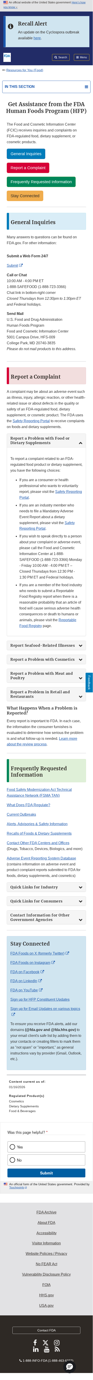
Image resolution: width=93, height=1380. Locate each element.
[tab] (46, 440)
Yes (20, 1147)
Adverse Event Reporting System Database (41, 858)
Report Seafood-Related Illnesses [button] (42, 645)
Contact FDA (46, 1330)
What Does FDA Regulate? (28, 805)
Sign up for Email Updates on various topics (45, 1009)
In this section (20, 87)
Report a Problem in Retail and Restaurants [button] (40, 694)
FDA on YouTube (24, 990)
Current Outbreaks (21, 814)
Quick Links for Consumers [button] (36, 901)
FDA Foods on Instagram (30, 963)
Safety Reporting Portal (31, 421)
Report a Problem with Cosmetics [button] (42, 659)
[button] (69, 1367)
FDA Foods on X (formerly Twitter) (37, 953)
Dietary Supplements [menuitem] (24, 1106)
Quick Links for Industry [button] (34, 887)
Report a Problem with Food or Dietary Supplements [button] (40, 440)
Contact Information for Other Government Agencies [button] (40, 917)
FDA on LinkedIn (23, 981)
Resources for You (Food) (24, 70)
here (37, 38)
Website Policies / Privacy (46, 1254)
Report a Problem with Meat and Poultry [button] (41, 675)
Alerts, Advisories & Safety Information (37, 824)
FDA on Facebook (24, 972)
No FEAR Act (46, 1264)
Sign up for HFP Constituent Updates (40, 999)
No (19, 1160)
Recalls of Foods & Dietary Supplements (39, 833)
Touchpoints (16, 1187)
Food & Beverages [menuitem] (22, 1111)
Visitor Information (46, 1243)
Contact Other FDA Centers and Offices (38, 843)
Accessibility (46, 1233)
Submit (12, 265)
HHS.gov (46, 1295)
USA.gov (46, 1305)
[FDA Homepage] (7, 57)
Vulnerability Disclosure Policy (46, 1274)
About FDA (46, 1223)
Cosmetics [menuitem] (16, 1101)
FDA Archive (46, 1212)
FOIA (46, 1285)
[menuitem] (46, 1086)
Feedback (89, 682)
